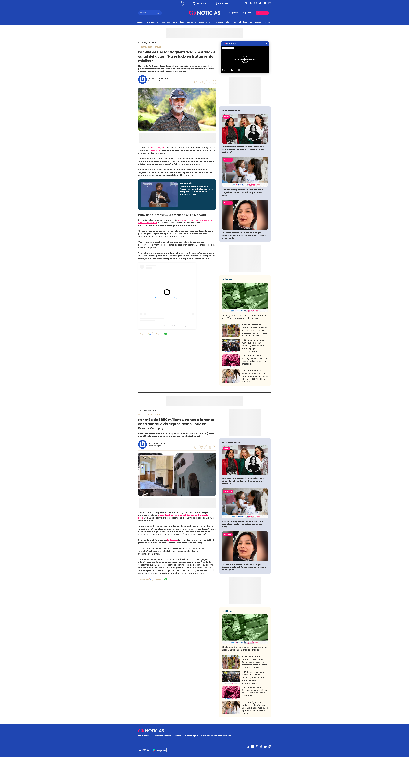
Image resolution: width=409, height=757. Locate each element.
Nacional (140, 22)
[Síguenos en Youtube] (265, 3)
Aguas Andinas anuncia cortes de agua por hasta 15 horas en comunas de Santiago (245, 316)
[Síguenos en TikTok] (260, 3)
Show (228, 22)
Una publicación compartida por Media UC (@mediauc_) (167, 326)
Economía (191, 22)
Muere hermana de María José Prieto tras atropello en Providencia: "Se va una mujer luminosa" (243, 149)
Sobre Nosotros (144, 736)
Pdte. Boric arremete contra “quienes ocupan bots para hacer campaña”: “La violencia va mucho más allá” (197, 190)
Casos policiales (205, 22)
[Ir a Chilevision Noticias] (204, 730)
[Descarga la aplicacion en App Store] (159, 750)
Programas (233, 13)
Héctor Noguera (157, 147)
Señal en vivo (262, 13)
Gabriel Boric (154, 150)
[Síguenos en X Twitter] (246, 3)
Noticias (142, 42)
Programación (247, 13)
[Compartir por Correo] (214, 82)
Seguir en (144, 334)
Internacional (152, 22)
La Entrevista (255, 22)
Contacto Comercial (162, 736)
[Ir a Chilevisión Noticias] (204, 13)
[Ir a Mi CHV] (182, 3)
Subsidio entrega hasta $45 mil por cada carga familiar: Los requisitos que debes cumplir (242, 192)
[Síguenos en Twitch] (269, 3)
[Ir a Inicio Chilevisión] (222, 3)
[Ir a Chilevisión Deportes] (199, 3)
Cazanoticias (178, 22)
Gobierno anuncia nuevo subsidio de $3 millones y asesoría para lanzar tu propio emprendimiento (253, 345)
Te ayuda (219, 22)
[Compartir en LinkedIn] (210, 82)
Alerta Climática (240, 22)
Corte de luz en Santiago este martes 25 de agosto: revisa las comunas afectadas (254, 359)
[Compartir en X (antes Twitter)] (205, 82)
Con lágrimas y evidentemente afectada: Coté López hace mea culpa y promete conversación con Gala (255, 376)
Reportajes (165, 22)
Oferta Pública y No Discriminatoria (215, 736)
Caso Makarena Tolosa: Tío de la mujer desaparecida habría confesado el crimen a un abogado (244, 235)
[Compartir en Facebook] (196, 82)
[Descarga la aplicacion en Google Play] (144, 750)
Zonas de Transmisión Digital (186, 736)
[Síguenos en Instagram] (255, 3)
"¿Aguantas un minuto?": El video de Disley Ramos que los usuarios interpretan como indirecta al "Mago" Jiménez (254, 330)
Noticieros (268, 22)
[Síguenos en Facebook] (251, 3)
